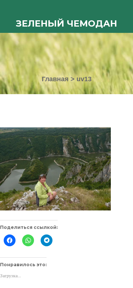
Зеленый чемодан (66, 23)
